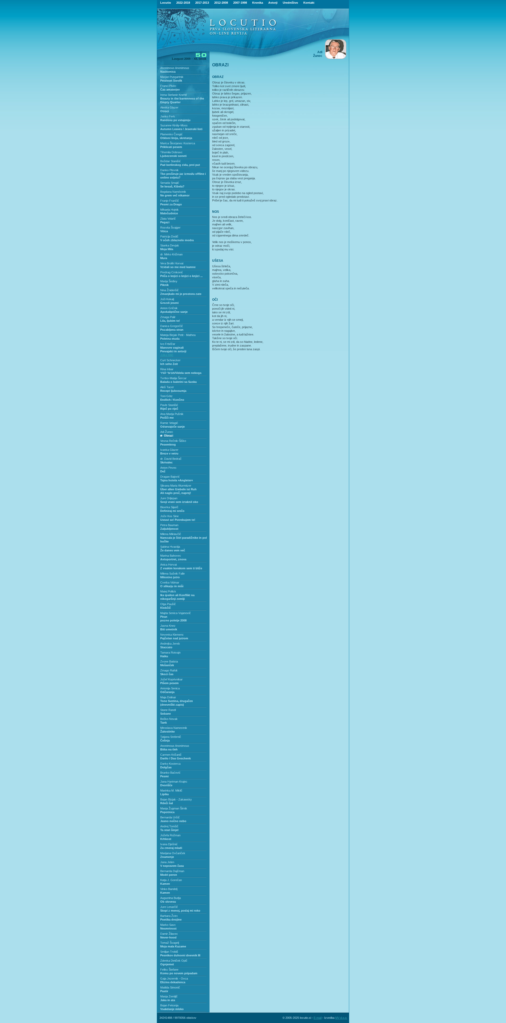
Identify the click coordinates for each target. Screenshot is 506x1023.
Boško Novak (169, 718)
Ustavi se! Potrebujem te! (177, 519)
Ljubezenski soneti (173, 155)
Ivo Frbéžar (167, 343)
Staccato (166, 647)
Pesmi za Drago (171, 204)
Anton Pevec (168, 467)
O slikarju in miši (171, 586)
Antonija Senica (170, 688)
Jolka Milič (166, 355)
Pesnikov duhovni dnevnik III (180, 955)
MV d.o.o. (341, 1017)
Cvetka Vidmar (169, 582)
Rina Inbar (166, 369)
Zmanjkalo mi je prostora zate (180, 293)
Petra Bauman (169, 525)
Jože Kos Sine (169, 516)
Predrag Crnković (171, 272)
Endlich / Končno (172, 399)
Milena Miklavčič (170, 534)
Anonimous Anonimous (174, 68)
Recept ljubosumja (173, 390)
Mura (163, 258)
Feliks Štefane (169, 969)
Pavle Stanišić (169, 405)
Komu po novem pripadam (178, 973)
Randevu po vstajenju (175, 120)
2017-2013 (202, 2)
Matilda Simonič (170, 987)
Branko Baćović (170, 772)
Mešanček (167, 665)
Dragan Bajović (170, 476)
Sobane (165, 713)
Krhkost (165, 839)
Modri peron (168, 874)
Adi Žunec (166, 431)
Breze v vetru (169, 453)
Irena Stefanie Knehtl (173, 94)
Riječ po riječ (169, 408)
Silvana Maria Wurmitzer (175, 485)
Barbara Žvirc (169, 915)
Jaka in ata (167, 1000)
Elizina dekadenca (172, 982)
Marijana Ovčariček (172, 853)
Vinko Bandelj (168, 889)
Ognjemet (167, 964)
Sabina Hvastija (170, 546)
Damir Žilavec (169, 933)
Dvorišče (166, 785)
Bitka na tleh (169, 749)
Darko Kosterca (170, 763)
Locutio (165, 2)
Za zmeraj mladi (171, 847)
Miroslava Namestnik (173, 727)
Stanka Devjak (169, 245)
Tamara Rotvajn (170, 652)
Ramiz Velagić (169, 422)
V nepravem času (172, 865)
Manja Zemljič (169, 996)
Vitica (164, 231)
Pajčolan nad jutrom (174, 638)
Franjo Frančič (169, 200)
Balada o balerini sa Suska (178, 381)
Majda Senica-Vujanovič (175, 613)
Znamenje (167, 856)
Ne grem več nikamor (174, 195)
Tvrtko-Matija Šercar (173, 378)
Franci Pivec (168, 85)
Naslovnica (168, 71)
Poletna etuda (169, 338)
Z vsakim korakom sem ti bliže (181, 568)
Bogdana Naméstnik (173, 191)
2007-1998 (240, 2)
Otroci (164, 111)
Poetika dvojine (171, 919)
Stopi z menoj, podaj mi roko (180, 910)
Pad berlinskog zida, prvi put (180, 164)
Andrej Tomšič (169, 826)
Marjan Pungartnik (171, 76)
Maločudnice (169, 213)
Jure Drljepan (168, 498)
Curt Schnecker (170, 360)
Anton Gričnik (169, 308)
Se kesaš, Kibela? (172, 186)
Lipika (164, 794)
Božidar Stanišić (170, 161)
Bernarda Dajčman (172, 871)
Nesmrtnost (168, 928)
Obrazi (168, 435)
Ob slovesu (168, 901)
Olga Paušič (168, 604)
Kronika (257, 2)
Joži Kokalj (167, 299)
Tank (163, 722)
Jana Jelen (167, 862)
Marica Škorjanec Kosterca (177, 143)
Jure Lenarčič (169, 906)
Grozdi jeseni (169, 302)
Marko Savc (168, 924)
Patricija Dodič (169, 236)
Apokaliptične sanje (174, 311)
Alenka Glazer (169, 107)
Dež (163, 471)
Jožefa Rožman (170, 835)
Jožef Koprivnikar (171, 679)
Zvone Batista (169, 661)
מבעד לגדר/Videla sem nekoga (180, 372)
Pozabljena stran (171, 329)
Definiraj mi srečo (172, 510)
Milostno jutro (170, 577)
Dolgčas (166, 767)
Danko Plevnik (169, 170)
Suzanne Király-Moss (174, 125)
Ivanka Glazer (169, 449)
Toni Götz (166, 396)
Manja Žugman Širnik (173, 808)
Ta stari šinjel (169, 830)
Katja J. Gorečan (171, 880)
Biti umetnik (168, 629)
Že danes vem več (172, 550)
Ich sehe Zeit (169, 363)
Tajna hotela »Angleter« (176, 480)
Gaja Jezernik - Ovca (174, 978)
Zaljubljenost (169, 528)
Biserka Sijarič (169, 507)
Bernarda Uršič (170, 817)
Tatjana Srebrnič (170, 736)
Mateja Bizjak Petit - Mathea (178, 335)
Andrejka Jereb (170, 643)
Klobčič (165, 607)
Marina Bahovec (170, 555)
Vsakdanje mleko (172, 1009)
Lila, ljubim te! (170, 320)
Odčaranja (167, 692)
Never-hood (168, 937)
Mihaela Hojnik (169, 209)
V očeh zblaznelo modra (177, 240)
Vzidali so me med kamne (178, 267)
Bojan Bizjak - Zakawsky (176, 799)
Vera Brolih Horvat (171, 263)
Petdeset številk (171, 80)
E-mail (318, 1017)
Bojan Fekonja (169, 1005)
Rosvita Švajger (170, 227)
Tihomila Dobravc (171, 152)
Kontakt (308, 2)
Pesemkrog (168, 444)
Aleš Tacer (167, 387)
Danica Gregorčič (171, 326)
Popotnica (167, 812)
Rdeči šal (166, 803)
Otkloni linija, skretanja (176, 138)
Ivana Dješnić (169, 844)
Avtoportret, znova (173, 559)
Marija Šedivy (168, 281)
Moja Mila (166, 249)
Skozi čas (166, 674)
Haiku (164, 656)
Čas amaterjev (170, 89)
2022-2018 (183, 2)
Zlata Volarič (168, 218)
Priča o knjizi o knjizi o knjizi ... (181, 276)
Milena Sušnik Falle (172, 573)
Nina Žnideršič (169, 290)
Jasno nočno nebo (173, 821)
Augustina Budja (170, 898)
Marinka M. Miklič (171, 790)
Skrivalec (166, 462)
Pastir (164, 991)
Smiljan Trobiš (169, 951)
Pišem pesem (169, 683)
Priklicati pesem (171, 147)
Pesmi (164, 776)
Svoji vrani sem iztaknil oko (179, 501)
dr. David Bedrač (171, 458)
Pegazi (164, 222)
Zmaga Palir (168, 317)
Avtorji (273, 2)
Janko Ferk (167, 116)
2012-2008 (221, 2)
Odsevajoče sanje (172, 426)
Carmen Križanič (171, 754)
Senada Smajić (169, 182)
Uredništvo (290, 2)
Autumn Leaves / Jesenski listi (181, 129)
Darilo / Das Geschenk (175, 758)
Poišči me (167, 417)
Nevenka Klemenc (172, 634)
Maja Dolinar (168, 697)
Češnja (165, 740)
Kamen (165, 883)
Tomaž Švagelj (169, 942)
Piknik (164, 284)
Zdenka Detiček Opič (173, 960)
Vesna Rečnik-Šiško (173, 440)
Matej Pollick (168, 591)
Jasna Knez (168, 625)
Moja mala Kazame (173, 946)
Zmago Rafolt (168, 670)
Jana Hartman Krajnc (173, 781)
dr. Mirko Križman (171, 254)
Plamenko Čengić (171, 134)
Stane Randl (168, 709)
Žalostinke (167, 731)
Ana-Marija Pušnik (171, 414)
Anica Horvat (168, 564)
